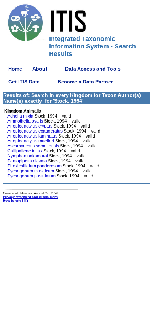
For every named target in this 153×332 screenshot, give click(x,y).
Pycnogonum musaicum (30, 170)
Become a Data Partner (85, 81)
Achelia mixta (20, 116)
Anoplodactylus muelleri (30, 141)
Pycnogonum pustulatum (31, 175)
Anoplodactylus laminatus (32, 136)
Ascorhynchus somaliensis (33, 146)
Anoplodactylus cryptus (29, 126)
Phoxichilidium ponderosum (34, 166)
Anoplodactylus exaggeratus (35, 131)
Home (15, 69)
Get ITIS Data (24, 81)
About (39, 69)
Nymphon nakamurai (27, 156)
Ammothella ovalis (25, 121)
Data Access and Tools (93, 69)
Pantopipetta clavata (27, 161)
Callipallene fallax (24, 151)
